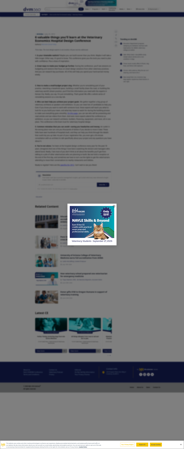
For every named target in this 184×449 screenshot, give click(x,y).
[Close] (181, 444)
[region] (92, 444)
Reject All (142, 444)
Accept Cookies (156, 444)
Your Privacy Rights (127, 444)
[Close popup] (114, 206)
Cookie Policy (83, 447)
